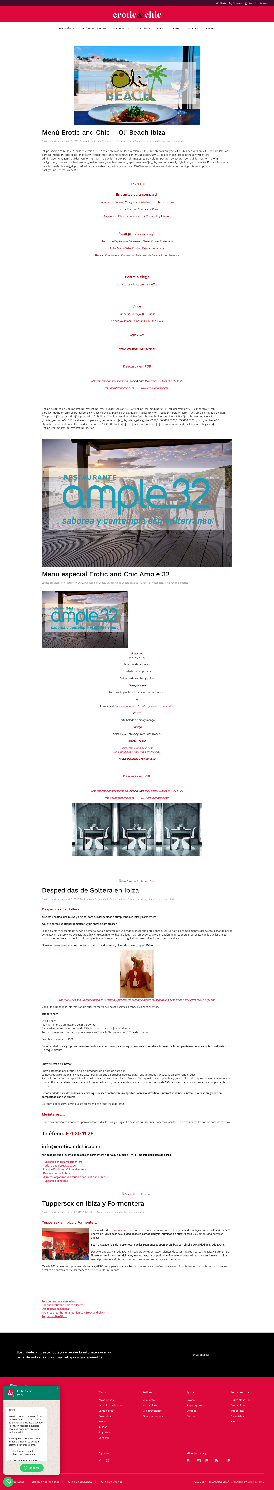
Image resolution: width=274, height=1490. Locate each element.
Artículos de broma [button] (94, 28)
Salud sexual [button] (121, 28)
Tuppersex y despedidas (148, 141)
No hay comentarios (173, 141)
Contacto (264, 3)
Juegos (102, 1426)
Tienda (223, 3)
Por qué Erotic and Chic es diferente (64, 1169)
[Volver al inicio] (137, 14)
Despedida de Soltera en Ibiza (118, 141)
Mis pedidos (150, 1405)
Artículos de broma (110, 1405)
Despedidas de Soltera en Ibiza (90, 890)
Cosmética (104, 1416)
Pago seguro (194, 1405)
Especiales (237, 1416)
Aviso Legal (17, 1481)
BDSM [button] (160, 28)
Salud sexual (106, 1410)
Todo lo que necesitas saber (60, 1165)
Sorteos (191, 1410)
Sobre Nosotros (240, 1399)
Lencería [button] (210, 28)
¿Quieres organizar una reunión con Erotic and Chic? (74, 1177)
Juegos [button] (174, 28)
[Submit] (262, 1355)
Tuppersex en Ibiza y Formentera (62, 1162)
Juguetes (104, 1432)
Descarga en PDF (137, 366)
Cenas (97, 141)
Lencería (103, 1437)
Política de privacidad (79, 1481)
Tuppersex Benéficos (55, 1181)
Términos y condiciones (44, 1481)
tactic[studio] (255, 1482)
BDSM (102, 1421)
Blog (250, 3)
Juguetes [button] (192, 28)
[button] (57, 1388)
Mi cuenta (237, 3)
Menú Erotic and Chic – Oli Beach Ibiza (103, 132)
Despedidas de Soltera (56, 1173)
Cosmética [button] (143, 28)
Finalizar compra (153, 1416)
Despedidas (238, 1405)
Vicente (58, 141)
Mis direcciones (152, 1410)
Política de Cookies (110, 1481)
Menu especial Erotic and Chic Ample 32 (106, 574)
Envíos (191, 1399)
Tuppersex (237, 1410)
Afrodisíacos (67, 28)
